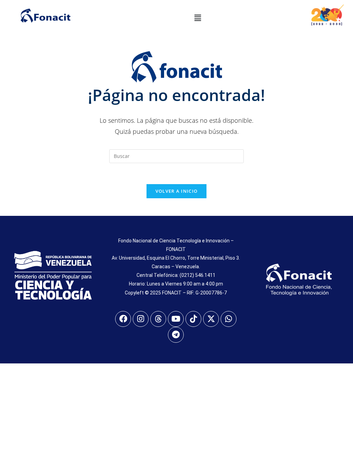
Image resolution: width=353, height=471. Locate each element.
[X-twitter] (211, 319)
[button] (197, 17)
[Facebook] (123, 319)
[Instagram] (141, 319)
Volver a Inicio (176, 191)
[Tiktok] (193, 319)
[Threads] (158, 319)
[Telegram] (176, 335)
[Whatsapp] (228, 319)
